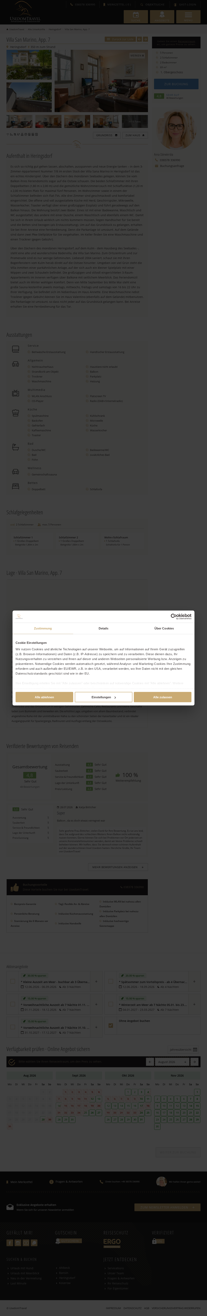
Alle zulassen (162, 697)
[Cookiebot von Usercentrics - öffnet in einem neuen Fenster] (173, 617)
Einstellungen (101, 697)
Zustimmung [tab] (43, 628)
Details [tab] (104, 628)
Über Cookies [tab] (164, 628)
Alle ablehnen (44, 697)
